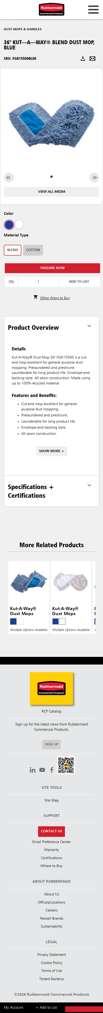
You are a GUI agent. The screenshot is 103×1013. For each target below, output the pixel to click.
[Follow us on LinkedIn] (32, 771)
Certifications (51, 858)
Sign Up (51, 744)
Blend (12, 250)
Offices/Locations (51, 903)
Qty (11, 282)
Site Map (51, 801)
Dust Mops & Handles (23, 29)
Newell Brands (51, 919)
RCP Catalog (51, 711)
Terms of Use (51, 971)
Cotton (33, 250)
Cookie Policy (51, 963)
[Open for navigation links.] (93, 9)
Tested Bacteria (51, 979)
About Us (51, 894)
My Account (13, 1008)
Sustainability (51, 927)
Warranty (51, 850)
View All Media (51, 191)
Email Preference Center (51, 842)
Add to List (79, 281)
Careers (51, 910)
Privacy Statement (51, 955)
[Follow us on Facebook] (51, 771)
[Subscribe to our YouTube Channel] (42, 771)
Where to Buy (51, 866)
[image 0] (51, 176)
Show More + (51, 451)
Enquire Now (52, 268)
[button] (66, 766)
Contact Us (51, 831)
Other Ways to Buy (55, 298)
